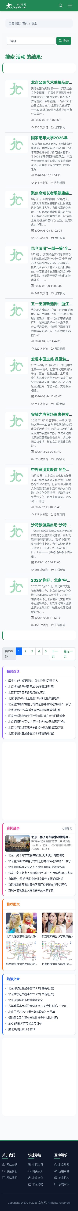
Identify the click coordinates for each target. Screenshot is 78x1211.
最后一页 (68, 653)
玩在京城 (63, 1171)
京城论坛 (63, 1184)
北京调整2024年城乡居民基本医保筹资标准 (34, 710)
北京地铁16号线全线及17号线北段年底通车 (33, 698)
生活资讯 (37, 1164)
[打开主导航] (70, 6)
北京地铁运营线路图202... (21, 963)
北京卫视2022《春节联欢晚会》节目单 (31, 1011)
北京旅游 (63, 1164)
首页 (25, 23)
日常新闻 (60, 127)
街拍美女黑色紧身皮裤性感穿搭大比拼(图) (33, 1017)
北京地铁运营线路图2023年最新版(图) (31, 733)
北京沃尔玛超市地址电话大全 (25, 1000)
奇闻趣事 (13, 828)
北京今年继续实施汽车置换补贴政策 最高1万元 (35, 727)
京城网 (42, 1202)
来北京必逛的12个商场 (21, 1029)
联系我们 (11, 1171)
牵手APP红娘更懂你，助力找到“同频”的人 (33, 680)
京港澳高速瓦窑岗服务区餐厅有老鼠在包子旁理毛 (37, 884)
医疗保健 (60, 238)
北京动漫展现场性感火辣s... (21, 936)
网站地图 (11, 1177)
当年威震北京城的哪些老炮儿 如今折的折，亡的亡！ (39, 1005)
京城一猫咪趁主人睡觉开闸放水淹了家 (30, 890)
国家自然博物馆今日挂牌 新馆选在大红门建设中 (36, 715)
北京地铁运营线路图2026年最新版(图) (31, 686)
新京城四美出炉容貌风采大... (57, 936)
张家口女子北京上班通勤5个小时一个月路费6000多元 (40, 872)
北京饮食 (37, 1177)
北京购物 (37, 1184)
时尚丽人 (37, 1171)
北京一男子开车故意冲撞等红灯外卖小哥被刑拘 (36, 855)
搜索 (66, 41)
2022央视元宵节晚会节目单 (25, 1023)
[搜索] (61, 5)
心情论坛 (67, 828)
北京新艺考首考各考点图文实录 (26, 692)
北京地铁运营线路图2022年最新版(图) (31, 994)
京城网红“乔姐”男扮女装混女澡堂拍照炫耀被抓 (35, 878)
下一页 (55, 653)
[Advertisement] (40, 68)
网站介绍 (11, 1164)
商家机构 (63, 1177)
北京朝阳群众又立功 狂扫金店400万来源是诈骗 (36, 721)
